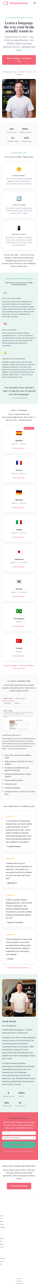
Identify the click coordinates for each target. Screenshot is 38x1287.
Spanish (1, 1215)
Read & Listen (8, 698)
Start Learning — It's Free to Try (19, 60)
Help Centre (2, 1258)
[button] (34, 3)
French (1, 1218)
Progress (17, 703)
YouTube (1, 1247)
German (1, 1221)
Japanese (2, 1224)
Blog (1, 1241)
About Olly (2, 1238)
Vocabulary (7, 703)
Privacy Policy (19, 1281)
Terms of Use (19, 1278)
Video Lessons (20, 698)
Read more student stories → (19, 968)
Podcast (2, 1244)
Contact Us (2, 1261)
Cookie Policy (19, 1283)
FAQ (1, 1264)
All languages (2, 1227)
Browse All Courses (19, 1186)
